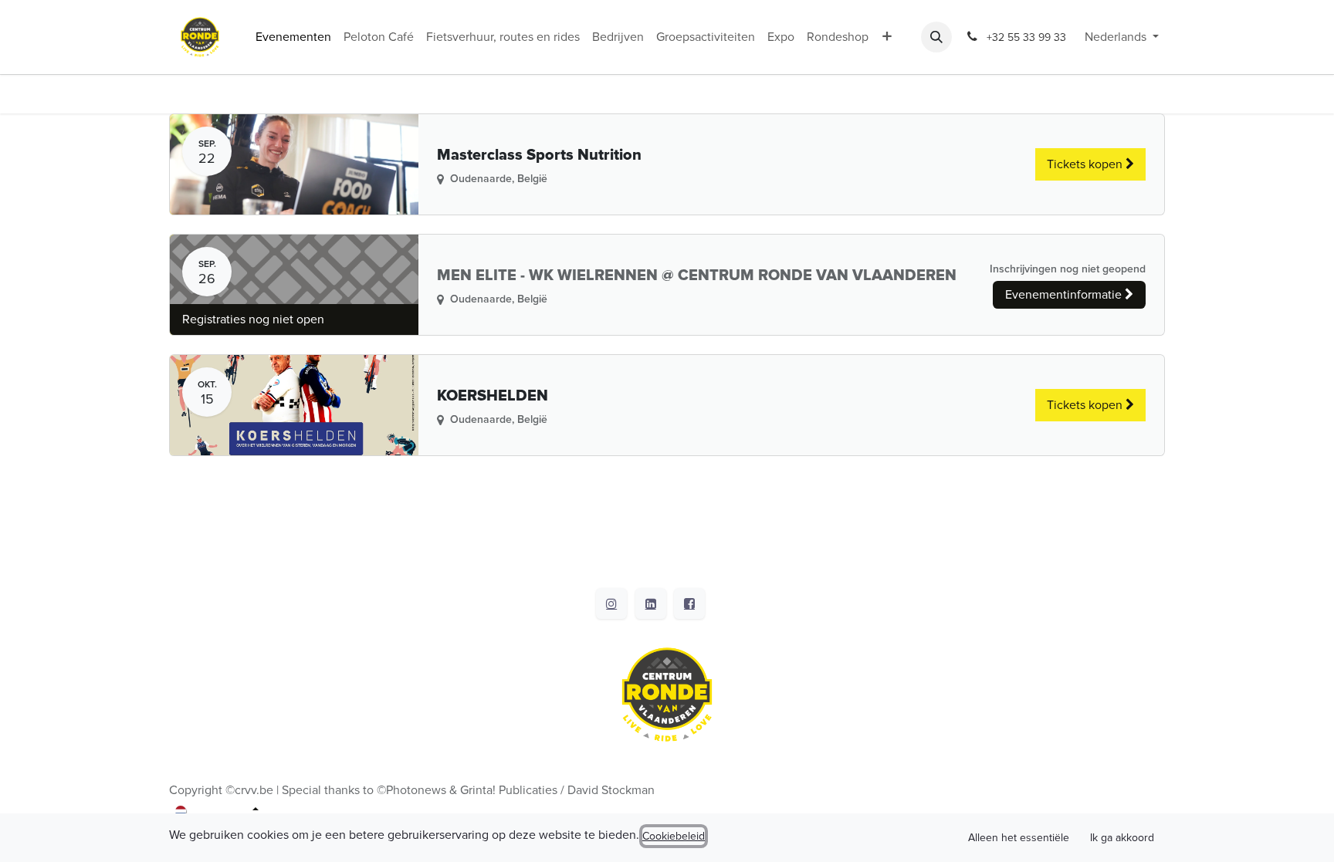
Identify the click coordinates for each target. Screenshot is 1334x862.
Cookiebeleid (673, 836)
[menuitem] (293, 37)
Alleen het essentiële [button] (1018, 837)
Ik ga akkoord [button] (1122, 837)
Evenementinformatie (1065, 295)
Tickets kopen (1086, 164)
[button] (936, 37)
